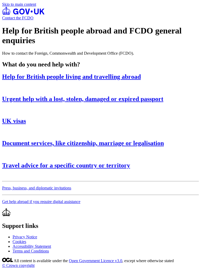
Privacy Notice (25, 237)
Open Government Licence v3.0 (95, 260)
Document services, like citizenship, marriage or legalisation (83, 143)
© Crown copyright (18, 265)
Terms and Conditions (31, 251)
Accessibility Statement (32, 246)
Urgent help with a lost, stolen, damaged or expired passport (82, 98)
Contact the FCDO (18, 18)
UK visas (14, 120)
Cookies (19, 241)
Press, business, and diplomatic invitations (36, 188)
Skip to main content (19, 4)
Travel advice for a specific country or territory (66, 165)
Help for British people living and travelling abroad (71, 76)
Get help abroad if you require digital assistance (41, 201)
